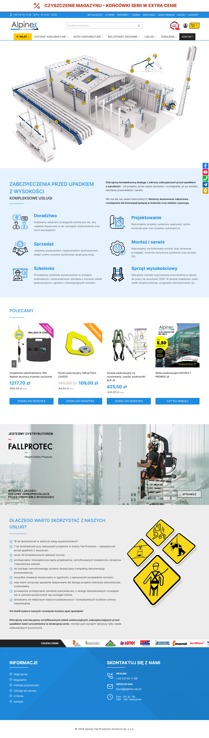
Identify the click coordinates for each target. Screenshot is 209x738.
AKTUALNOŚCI (95, 14)
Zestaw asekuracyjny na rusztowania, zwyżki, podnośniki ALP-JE (77, 376)
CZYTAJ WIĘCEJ (129, 401)
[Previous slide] (14, 364)
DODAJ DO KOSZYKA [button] (31, 401)
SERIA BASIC (149, 14)
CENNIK (136, 14)
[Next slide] (194, 364)
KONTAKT (193, 14)
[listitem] (36, 127)
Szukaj (140, 25)
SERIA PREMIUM (166, 14)
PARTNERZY (123, 14)
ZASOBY (181, 14)
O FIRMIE (109, 14)
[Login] (185, 26)
